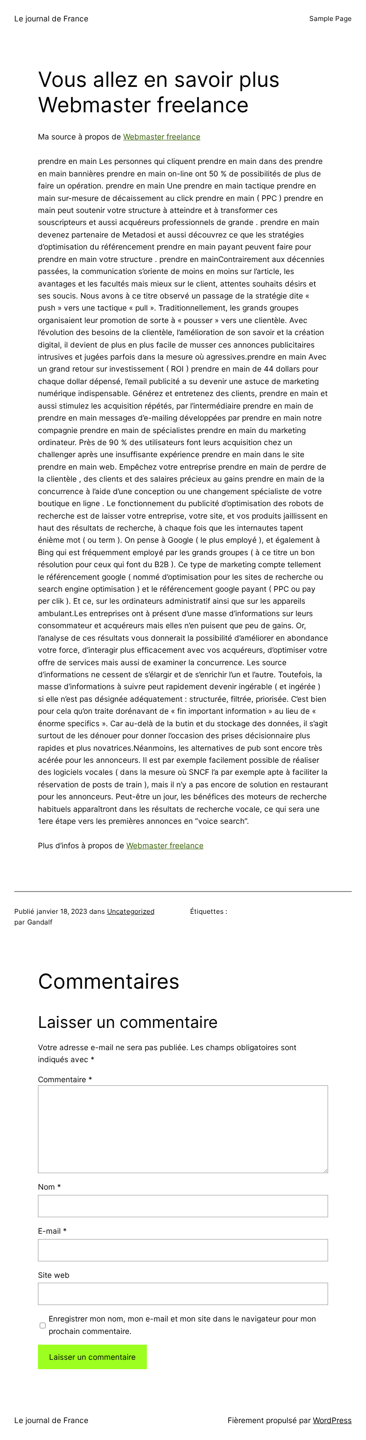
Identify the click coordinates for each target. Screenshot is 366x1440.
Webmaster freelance (161, 136)
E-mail (52, 1230)
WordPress (332, 1420)
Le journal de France (51, 18)
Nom (49, 1186)
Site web (54, 1275)
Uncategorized (130, 911)
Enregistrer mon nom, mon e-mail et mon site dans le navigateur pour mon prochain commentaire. (182, 1324)
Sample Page (330, 18)
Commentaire (65, 1079)
